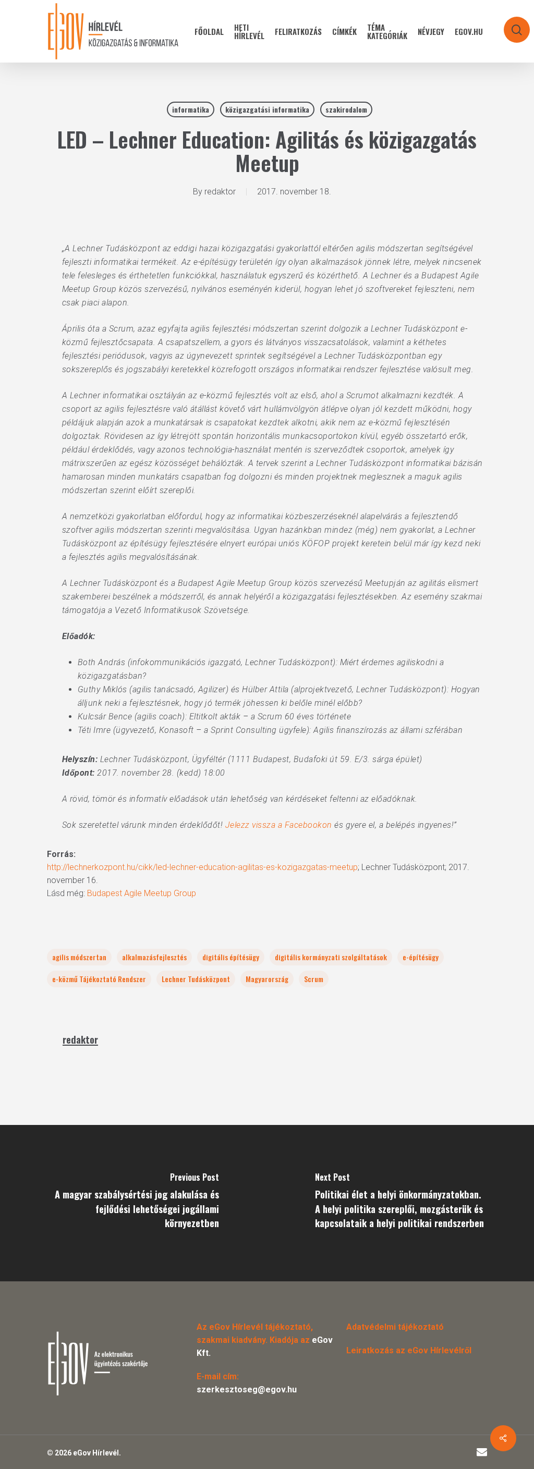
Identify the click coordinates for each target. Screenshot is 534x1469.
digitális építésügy (230, 956)
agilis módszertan (79, 956)
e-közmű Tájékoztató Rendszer (99, 978)
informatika (190, 109)
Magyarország (267, 978)
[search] (510, 24)
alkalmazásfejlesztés (154, 956)
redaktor (220, 192)
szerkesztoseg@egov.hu (247, 1389)
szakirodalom (346, 109)
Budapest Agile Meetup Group (141, 893)
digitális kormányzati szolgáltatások (331, 956)
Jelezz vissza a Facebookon (278, 825)
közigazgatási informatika (267, 109)
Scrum (313, 978)
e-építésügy (421, 956)
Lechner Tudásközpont (196, 978)
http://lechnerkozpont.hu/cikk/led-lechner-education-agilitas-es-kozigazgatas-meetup (202, 867)
